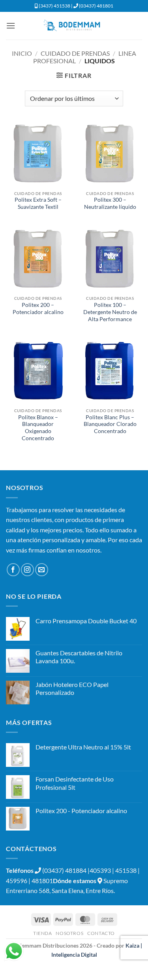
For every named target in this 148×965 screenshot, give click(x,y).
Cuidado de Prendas (75, 53)
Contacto (101, 933)
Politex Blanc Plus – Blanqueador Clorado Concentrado (110, 424)
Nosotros (69, 933)
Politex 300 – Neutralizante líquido (110, 203)
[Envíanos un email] (41, 569)
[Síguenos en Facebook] (13, 569)
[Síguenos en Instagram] (27, 569)
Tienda (42, 933)
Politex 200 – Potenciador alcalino (38, 308)
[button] (10, 25)
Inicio (22, 53)
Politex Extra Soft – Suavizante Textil (38, 203)
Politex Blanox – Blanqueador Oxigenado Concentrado (38, 427)
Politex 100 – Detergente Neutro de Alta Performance (110, 312)
